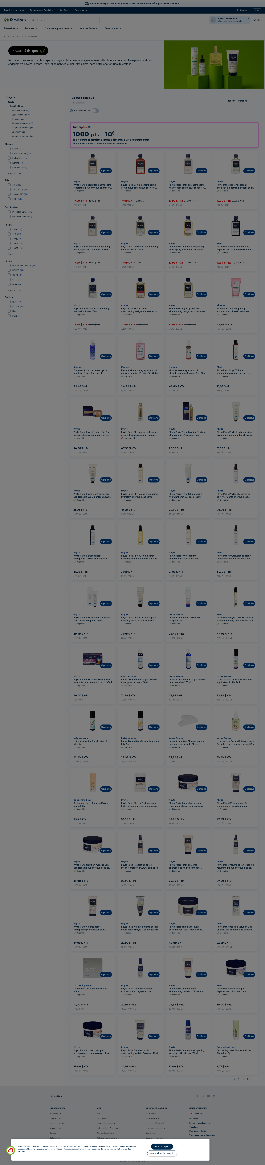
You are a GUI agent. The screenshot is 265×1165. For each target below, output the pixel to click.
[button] (10, 1150)
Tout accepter (162, 1146)
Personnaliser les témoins (162, 1153)
